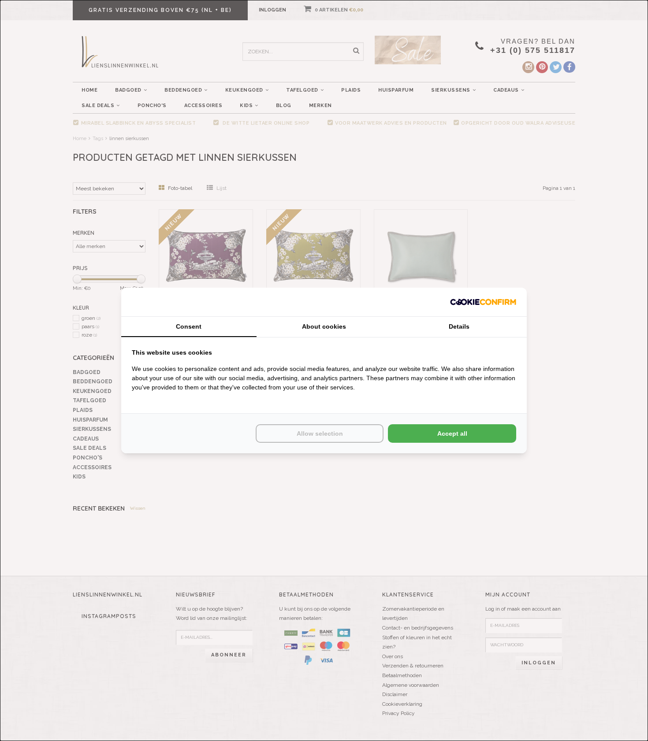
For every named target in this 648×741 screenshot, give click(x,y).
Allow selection (320, 433)
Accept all (452, 433)
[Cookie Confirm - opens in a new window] (483, 302)
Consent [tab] (188, 326)
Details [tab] (459, 326)
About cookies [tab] (324, 326)
